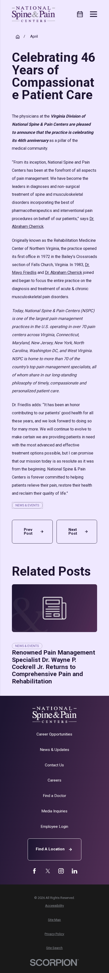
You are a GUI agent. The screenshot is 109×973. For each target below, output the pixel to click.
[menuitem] (54, 906)
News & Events (27, 505)
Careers (54, 780)
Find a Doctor (54, 795)
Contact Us (54, 765)
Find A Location (50, 849)
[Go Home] (18, 37)
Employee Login (54, 826)
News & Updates (54, 749)
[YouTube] (61, 871)
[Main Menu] (93, 14)
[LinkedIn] (74, 871)
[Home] (33, 14)
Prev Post (28, 531)
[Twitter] (48, 871)
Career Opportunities (54, 734)
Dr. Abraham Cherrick (63, 272)
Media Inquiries (54, 811)
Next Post (72, 531)
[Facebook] (34, 871)
